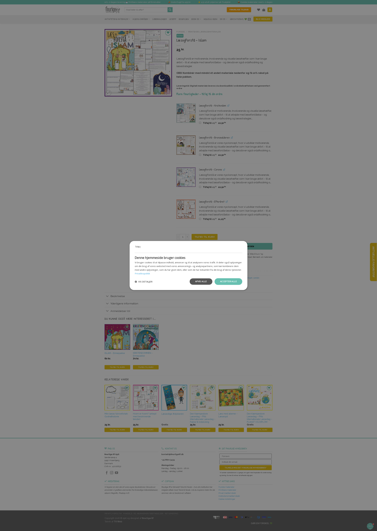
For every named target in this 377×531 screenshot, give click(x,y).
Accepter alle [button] (228, 281)
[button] (143, 281)
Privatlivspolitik (142, 273)
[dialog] (188, 265)
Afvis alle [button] (201, 281)
